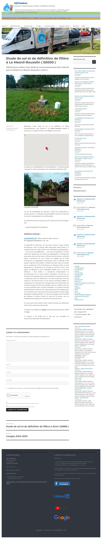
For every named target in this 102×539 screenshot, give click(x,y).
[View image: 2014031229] (46, 189)
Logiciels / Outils (64, 26)
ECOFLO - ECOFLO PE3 (80, 346)
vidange (68, 465)
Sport (76, 298)
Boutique (76, 26)
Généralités (78, 288)
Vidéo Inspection (79, 299)
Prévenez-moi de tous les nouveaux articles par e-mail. (20, 406)
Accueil (4, 26)
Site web (9, 380)
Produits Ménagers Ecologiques (83, 294)
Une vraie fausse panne (80, 138)
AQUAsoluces (20, 3)
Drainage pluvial (79, 274)
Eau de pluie (28, 26)
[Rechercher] (94, 62)
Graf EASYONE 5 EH (30, 238)
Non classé (77, 293)
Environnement (50, 26)
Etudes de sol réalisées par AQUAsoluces (85, 283)
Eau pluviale (78, 276)
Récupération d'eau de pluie (82, 296)
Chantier (77, 271)
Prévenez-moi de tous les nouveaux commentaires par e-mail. (22, 403)
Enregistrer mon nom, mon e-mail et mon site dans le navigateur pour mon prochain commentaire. (33, 388)
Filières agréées (79, 284)
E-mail (8, 372)
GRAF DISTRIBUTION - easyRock (83, 388)
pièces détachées (81, 465)
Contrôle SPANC (79, 273)
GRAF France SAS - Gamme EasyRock (84, 336)
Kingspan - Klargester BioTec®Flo (83, 368)
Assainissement (15, 26)
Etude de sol (78, 281)
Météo (76, 289)
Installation (58, 463)
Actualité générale (79, 268)
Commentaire (11, 340)
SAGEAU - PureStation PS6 (81, 398)
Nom (8, 364)
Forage (38, 26)
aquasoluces (80, 199)
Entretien (77, 278)
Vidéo (83, 26)
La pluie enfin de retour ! (81, 109)
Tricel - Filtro (78, 378)
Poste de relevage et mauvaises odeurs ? (85, 129)
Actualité (77, 266)
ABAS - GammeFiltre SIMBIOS (82, 326)
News (76, 291)
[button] (47, 149)
